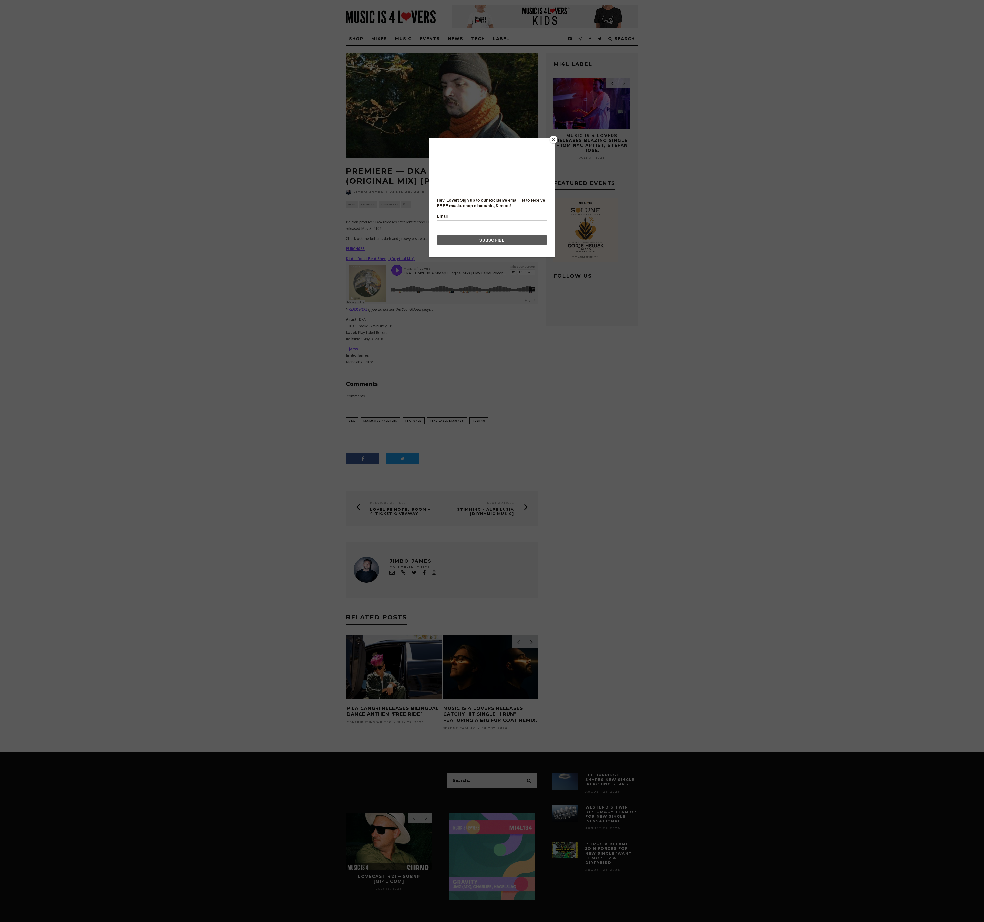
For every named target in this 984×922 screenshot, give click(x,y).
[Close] (553, 139)
